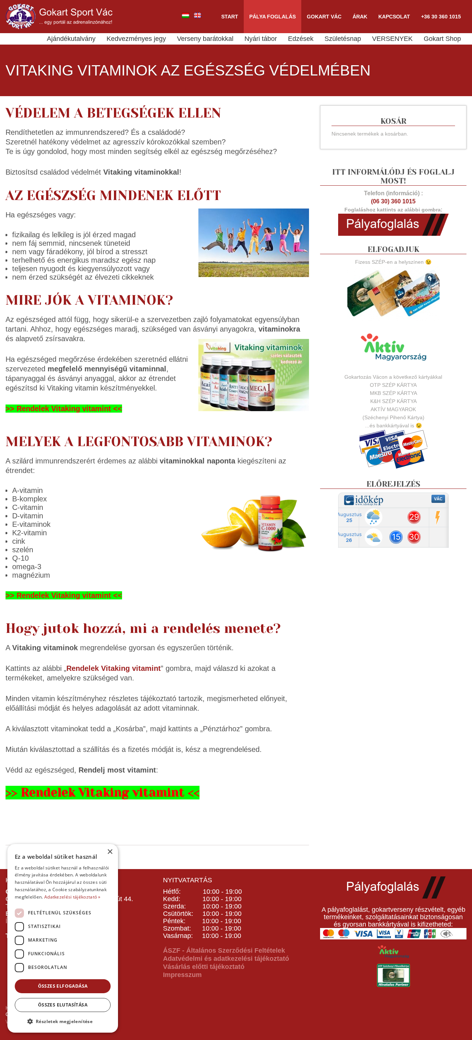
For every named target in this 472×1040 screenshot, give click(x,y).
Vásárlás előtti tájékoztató (203, 966)
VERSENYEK (392, 38)
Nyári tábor (260, 38)
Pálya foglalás (272, 17)
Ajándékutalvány (71, 38)
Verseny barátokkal (205, 38)
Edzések (300, 38)
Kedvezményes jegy (136, 38)
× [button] (109, 852)
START (229, 17)
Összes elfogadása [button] (63, 986)
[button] (63, 1021)
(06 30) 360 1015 (393, 201)
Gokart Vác (324, 17)
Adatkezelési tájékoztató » (72, 897)
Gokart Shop (442, 38)
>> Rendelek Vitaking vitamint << (64, 409)
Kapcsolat (394, 17)
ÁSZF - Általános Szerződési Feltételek (224, 950)
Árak (360, 17)
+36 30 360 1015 (441, 17)
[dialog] (62, 938)
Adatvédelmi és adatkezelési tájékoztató (226, 958)
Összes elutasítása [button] (62, 1005)
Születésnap (342, 38)
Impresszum (182, 974)
